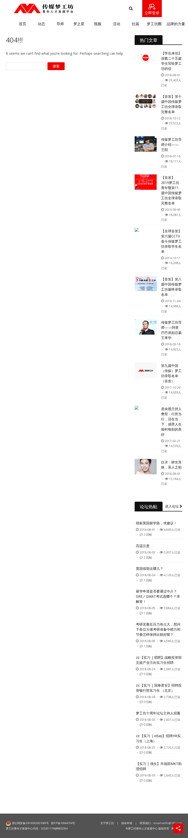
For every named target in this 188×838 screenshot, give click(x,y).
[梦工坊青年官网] (43, 8)
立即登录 (152, 12)
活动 (116, 23)
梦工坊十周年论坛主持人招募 (158, 713)
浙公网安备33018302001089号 (30, 823)
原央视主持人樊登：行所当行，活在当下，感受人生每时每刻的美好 (171, 421)
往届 (135, 23)
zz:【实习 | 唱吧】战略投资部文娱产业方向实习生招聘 (159, 660)
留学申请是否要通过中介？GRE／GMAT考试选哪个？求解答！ (158, 596)
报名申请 (126, 823)
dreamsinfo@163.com (167, 823)
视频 (97, 23)
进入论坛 (172, 506)
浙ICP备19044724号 (63, 823)
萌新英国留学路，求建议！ (156, 523)
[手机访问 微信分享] (178, 828)
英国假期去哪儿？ (149, 568)
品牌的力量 (176, 23)
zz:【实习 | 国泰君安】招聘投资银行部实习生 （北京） (159, 688)
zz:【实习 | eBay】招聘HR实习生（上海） (158, 738)
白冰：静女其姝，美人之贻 (171, 464)
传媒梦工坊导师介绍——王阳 (171, 144)
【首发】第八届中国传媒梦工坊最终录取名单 (171, 287)
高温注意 (143, 545)
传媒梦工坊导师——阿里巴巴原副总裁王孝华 (171, 330)
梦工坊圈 (154, 23)
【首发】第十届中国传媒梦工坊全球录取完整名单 (171, 104)
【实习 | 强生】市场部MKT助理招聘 (159, 766)
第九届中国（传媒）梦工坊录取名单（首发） (171, 373)
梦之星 (78, 23)
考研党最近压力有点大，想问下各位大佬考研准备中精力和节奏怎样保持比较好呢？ (158, 629)
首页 (22, 23)
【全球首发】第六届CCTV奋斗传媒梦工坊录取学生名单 (171, 241)
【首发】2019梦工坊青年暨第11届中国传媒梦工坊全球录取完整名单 (171, 190)
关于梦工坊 (107, 823)
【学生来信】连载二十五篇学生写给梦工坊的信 (171, 61)
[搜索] (130, 8)
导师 (60, 23)
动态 (41, 23)
